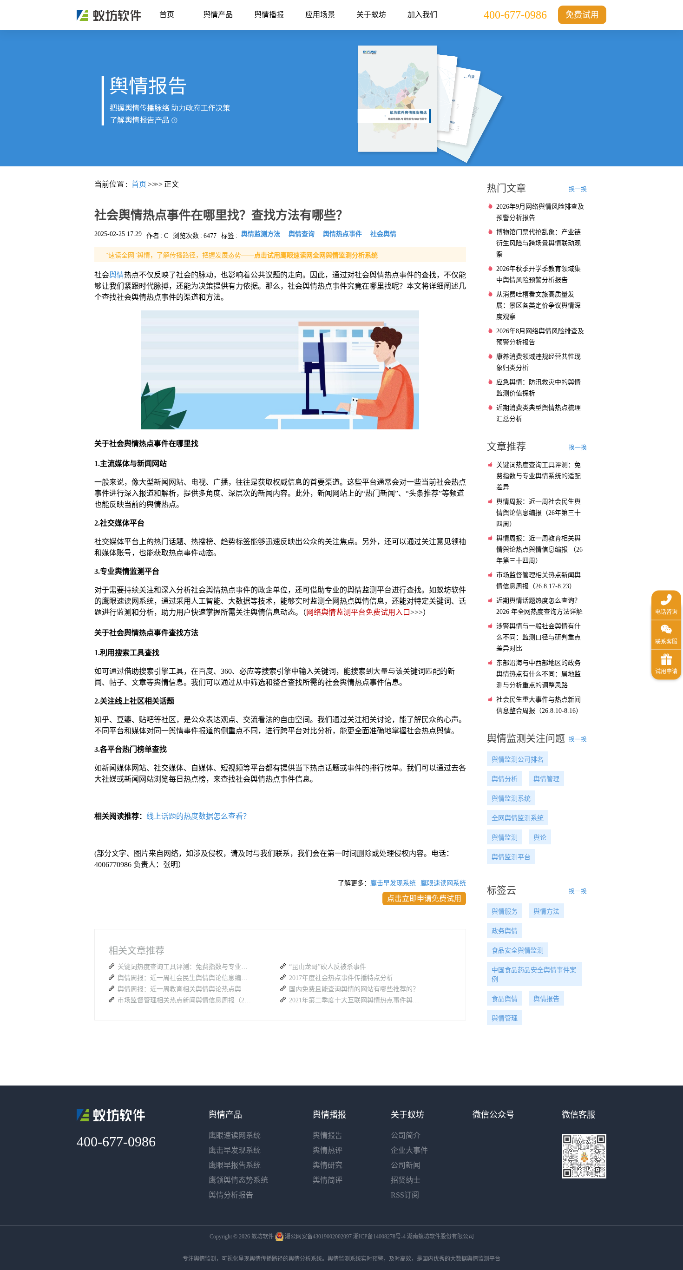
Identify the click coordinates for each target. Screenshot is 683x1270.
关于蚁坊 (371, 15)
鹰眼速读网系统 (443, 883)
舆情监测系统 (511, 798)
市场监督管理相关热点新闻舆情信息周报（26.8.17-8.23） (185, 1000)
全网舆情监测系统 (518, 818)
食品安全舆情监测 (518, 950)
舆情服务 (505, 911)
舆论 (539, 837)
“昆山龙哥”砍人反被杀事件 (327, 966)
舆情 (116, 275)
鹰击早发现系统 (393, 883)
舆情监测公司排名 (518, 759)
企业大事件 (409, 1150)
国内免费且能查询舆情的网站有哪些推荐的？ (354, 989)
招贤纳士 (405, 1180)
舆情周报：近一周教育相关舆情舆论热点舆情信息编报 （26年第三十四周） (185, 989)
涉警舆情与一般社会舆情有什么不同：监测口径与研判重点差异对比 (538, 637)
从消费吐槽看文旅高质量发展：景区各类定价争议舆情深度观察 (538, 305)
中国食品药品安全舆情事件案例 (534, 975)
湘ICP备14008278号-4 (379, 1236)
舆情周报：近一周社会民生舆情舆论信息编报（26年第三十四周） (185, 977)
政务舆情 (505, 931)
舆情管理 (546, 779)
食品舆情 (505, 998)
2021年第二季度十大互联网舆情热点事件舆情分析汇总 (356, 1000)
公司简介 (405, 1135)
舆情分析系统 (305, 1259)
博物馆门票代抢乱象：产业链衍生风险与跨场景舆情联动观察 (538, 243)
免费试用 (582, 15)
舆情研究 (327, 1165)
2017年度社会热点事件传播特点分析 (341, 977)
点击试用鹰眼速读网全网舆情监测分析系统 (316, 255)
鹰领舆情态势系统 (238, 1180)
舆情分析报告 (231, 1195)
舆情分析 (505, 779)
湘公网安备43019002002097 (318, 1236)
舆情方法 (546, 911)
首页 (166, 15)
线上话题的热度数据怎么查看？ (198, 816)
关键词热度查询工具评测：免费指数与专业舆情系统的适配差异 (185, 966)
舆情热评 (327, 1150)
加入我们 (422, 15)
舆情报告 (546, 998)
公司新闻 (405, 1165)
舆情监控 (109, 15)
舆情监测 (505, 837)
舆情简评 (327, 1180)
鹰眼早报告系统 (235, 1165)
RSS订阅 (405, 1195)
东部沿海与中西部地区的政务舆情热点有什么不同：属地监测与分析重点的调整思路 (538, 674)
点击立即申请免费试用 (424, 898)
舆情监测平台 (511, 857)
